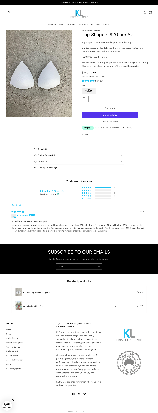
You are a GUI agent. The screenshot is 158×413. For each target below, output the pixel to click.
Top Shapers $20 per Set (37, 292)
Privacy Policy (12, 355)
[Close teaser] (13, 400)
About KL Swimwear (14, 360)
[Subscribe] (99, 266)
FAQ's (8, 329)
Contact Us (10, 364)
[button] (9, 12)
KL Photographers (13, 369)
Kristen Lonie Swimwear (82, 412)
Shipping (85, 76)
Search (9, 334)
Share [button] (87, 134)
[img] (17, 211)
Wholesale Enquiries (14, 342)
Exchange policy (13, 351)
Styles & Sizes (12, 338)
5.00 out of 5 (58, 191)
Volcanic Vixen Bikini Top (33, 306)
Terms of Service (13, 347)
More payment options (110, 121)
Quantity (85, 97)
